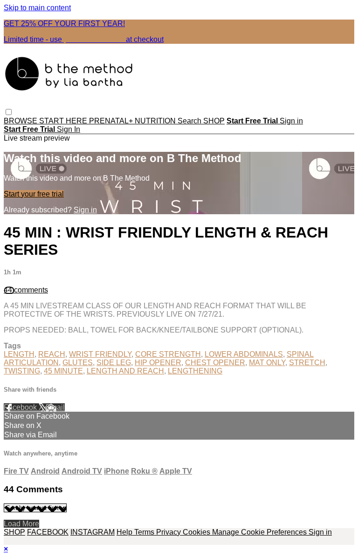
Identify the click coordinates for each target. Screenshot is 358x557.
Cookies (197, 532)
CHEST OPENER (215, 363)
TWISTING (22, 371)
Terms (145, 532)
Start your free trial (34, 194)
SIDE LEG (113, 363)
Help (125, 532)
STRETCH (307, 363)
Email (55, 407)
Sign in (291, 121)
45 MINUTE (63, 371)
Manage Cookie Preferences (260, 532)
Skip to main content (37, 8)
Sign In (68, 129)
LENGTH (19, 354)
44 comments (26, 290)
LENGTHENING (195, 371)
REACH (51, 354)
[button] (9, 112)
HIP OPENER (158, 363)
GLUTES (77, 363)
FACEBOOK (48, 532)
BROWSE (21, 121)
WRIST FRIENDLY (100, 354)
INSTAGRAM (92, 532)
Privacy (169, 532)
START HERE (64, 121)
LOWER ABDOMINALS (244, 354)
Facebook (21, 407)
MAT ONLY (267, 363)
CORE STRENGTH (168, 354)
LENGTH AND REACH (125, 371)
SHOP (214, 121)
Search (190, 121)
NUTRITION (156, 121)
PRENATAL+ (112, 121)
